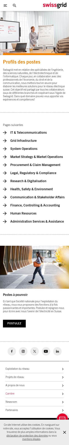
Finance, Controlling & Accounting (35, 205)
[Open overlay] (62, 418)
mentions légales (31, 439)
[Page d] (55, 5)
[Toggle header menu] (5, 5)
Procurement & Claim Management (35, 165)
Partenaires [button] (12, 410)
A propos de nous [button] (15, 385)
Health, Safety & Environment (31, 189)
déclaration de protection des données (27, 436)
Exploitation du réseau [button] (17, 369)
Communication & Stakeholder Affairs (37, 197)
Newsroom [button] (11, 402)
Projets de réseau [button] (15, 377)
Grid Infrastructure (23, 141)
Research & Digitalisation (28, 181)
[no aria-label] (12, 351)
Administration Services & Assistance (37, 221)
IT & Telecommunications (28, 132)
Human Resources (23, 213)
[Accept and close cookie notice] (64, 432)
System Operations (23, 149)
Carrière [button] (10, 393)
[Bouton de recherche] (14, 5)
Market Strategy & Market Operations (36, 157)
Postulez (14, 323)
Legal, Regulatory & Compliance (33, 173)
